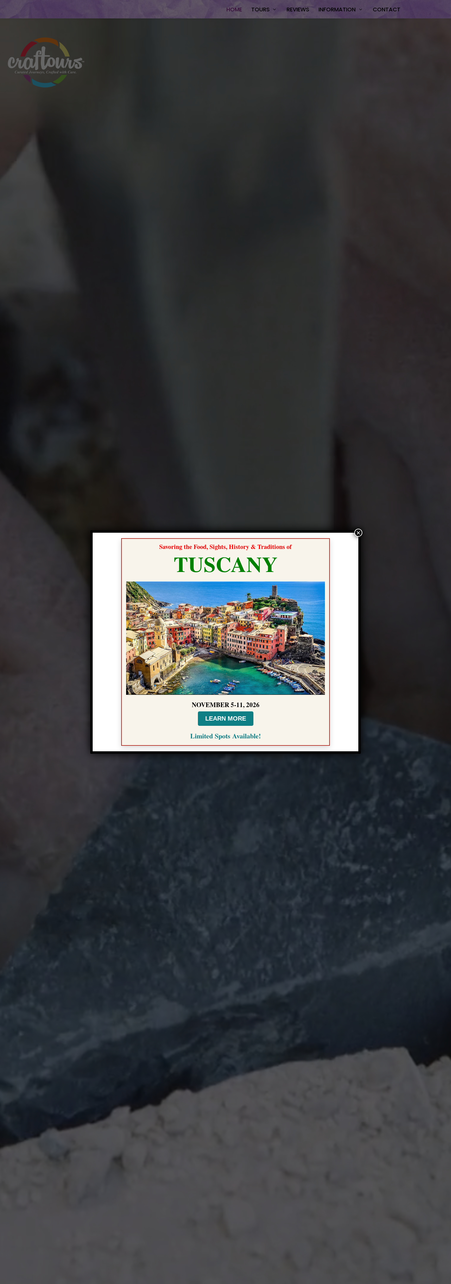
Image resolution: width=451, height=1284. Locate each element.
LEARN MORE (225, 718)
